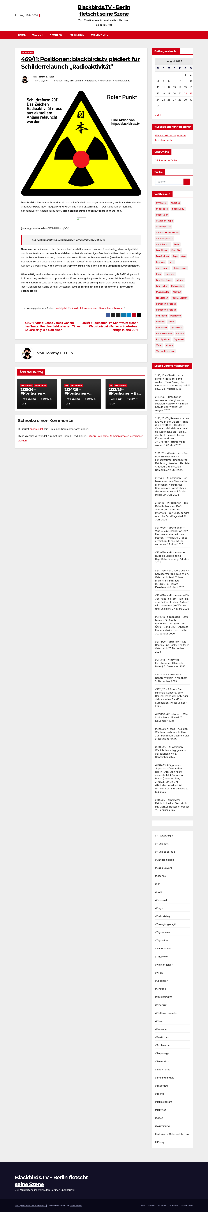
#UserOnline (99, 34)
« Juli (158, 115)
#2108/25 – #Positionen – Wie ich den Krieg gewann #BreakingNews (170, 750)
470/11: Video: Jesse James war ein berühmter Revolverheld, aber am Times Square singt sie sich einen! (53, 326)
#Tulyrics (160, 1109)
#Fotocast (161, 900)
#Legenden (161, 980)
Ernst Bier (176, 250)
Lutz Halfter (162, 286)
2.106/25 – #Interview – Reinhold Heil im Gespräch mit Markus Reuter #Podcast (172, 803)
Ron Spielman (163, 339)
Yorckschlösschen (165, 351)
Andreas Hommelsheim (167, 232)
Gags (175, 256)
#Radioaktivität (121, 80)
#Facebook (162, 208)
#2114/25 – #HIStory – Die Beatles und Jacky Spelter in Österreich (172, 645)
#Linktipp (160, 988)
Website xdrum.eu (165, 135)
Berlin (177, 244)
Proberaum (161, 327)
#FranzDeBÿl (178, 208)
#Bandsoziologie (165, 859)
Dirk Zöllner (162, 250)
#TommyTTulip (163, 226)
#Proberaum (162, 1045)
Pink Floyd (161, 315)
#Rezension (162, 1061)
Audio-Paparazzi (164, 238)
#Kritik (159, 972)
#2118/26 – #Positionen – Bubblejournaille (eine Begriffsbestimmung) (170, 556)
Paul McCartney (179, 298)
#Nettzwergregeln (165, 1013)
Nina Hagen (162, 298)
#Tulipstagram (163, 1101)
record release (164, 333)
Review (180, 333)
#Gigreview (161, 940)
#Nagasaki (90, 80)
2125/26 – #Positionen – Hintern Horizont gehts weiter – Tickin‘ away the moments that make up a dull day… (172, 382)
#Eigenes (160, 875)
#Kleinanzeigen (164, 964)
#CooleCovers (163, 867)
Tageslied (179, 339)
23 (191, 93)
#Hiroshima (76, 80)
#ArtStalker (161, 203)
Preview (160, 321)
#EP (66, 385)
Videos (169, 345)
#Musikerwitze (163, 996)
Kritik (158, 274)
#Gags (159, 908)
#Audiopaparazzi (165, 851)
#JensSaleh (162, 214)
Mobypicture (177, 286)
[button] (192, 34)
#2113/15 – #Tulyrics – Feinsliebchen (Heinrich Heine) (169, 663)
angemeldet (36, 428)
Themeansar (76, 1205)
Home (22, 34)
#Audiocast (161, 843)
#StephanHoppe (164, 220)
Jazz (171, 262)
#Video (159, 1117)
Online (166, 160)
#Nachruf (161, 1004)
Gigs (183, 256)
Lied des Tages (164, 280)
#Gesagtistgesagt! (165, 924)
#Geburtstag (162, 916)
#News (159, 1021)
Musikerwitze (162, 292)
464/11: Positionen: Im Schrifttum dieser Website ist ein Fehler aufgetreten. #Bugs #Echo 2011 (110, 326)
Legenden (170, 274)
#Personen (161, 1029)
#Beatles (175, 203)
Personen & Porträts (166, 303)
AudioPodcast (163, 244)
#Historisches (163, 948)
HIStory (159, 1142)
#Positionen (27, 52)
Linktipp (179, 280)
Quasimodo (176, 327)
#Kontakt (57, 34)
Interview (160, 262)
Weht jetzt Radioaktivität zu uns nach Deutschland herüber (90, 308)
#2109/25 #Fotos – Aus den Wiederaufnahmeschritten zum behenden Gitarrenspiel (172, 732)
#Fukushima (61, 80)
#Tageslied (161, 1085)
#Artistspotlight (164, 835)
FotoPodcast (162, 256)
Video (159, 345)
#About (37, 34)
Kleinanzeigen (180, 268)
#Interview (161, 956)
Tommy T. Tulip (45, 76)
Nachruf (177, 292)
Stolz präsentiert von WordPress (30, 1205)
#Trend (159, 1093)
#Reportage (162, 1053)
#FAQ (158, 892)
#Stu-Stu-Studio (164, 1077)
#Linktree (77, 34)
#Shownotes (162, 1069)
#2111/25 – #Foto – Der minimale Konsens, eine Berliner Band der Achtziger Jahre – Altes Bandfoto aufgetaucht (171, 696)
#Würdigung (40, 385)
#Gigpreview (162, 932)
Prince (171, 321)
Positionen (175, 315)
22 (185, 93)
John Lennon (162, 268)
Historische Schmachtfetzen (172, 1134)
